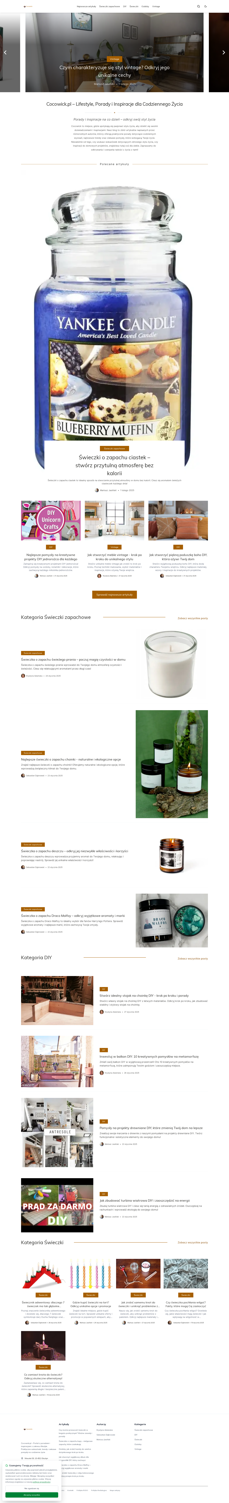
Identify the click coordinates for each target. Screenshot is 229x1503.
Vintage (156, 6)
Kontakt (70, 1490)
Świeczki (134, 6)
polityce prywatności (41, 1482)
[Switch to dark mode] (205, 6)
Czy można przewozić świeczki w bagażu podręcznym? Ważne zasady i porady (75, 1433)
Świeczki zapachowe (109, 6)
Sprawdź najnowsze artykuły (114, 594)
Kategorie (140, 1424)
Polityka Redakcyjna (99, 1490)
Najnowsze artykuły (86, 6)
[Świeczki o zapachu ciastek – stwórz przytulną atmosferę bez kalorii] (114, 333)
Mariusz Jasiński (103, 1439)
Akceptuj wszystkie (32, 1495)
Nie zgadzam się (32, 1488)
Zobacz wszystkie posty (193, 618)
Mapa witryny (115, 1490)
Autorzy (101, 1424)
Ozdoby (145, 6)
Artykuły (64, 1424)
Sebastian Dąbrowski (106, 1435)
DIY (124, 6)
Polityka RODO (82, 1490)
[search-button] (198, 6)
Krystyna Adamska (105, 1430)
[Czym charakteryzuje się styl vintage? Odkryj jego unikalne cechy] (114, 52)
